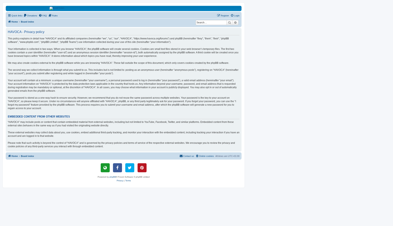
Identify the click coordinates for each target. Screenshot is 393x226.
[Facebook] (117, 167)
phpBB (113, 177)
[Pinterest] (142, 167)
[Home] (124, 8)
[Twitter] (129, 167)
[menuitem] (30, 15)
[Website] (105, 167)
